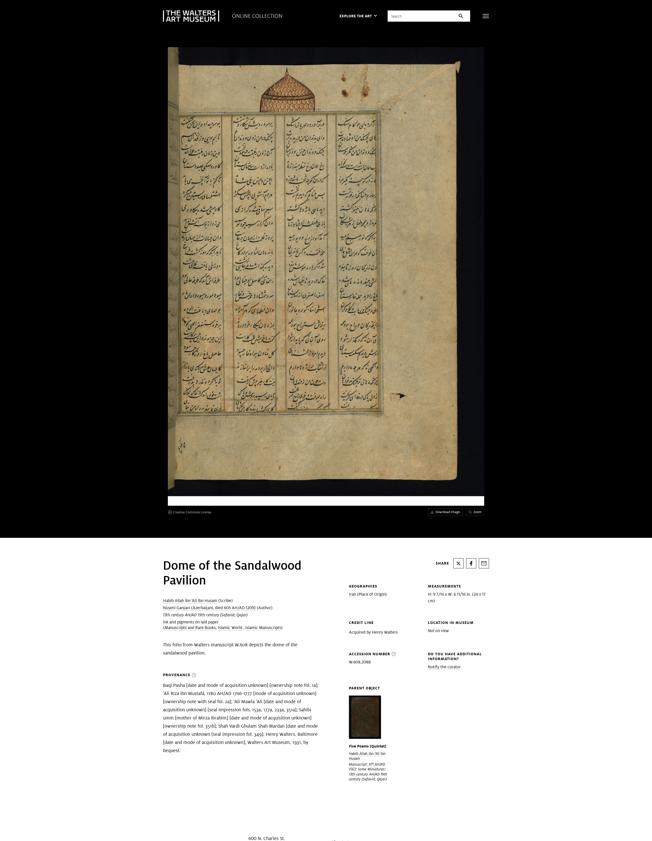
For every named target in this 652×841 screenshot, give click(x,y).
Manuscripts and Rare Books (190, 627)
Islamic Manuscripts (263, 627)
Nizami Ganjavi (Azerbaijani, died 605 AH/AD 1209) (209, 607)
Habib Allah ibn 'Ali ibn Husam (190, 600)
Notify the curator (444, 667)
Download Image (448, 512)
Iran (352, 594)
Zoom (477, 512)
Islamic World (230, 627)
